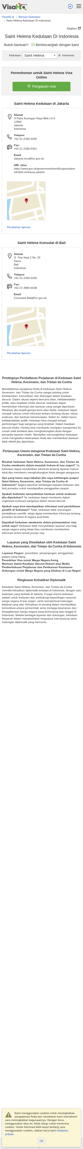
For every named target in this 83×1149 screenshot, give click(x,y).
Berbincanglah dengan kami (57, 45)
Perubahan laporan (18, 227)
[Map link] (26, 201)
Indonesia (66, 55)
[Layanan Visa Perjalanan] (14, 6)
